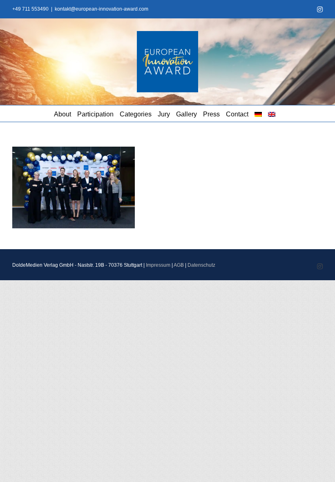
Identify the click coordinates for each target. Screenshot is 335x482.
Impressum (158, 265)
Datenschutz (201, 265)
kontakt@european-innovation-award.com (101, 9)
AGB (179, 265)
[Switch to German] (258, 113)
